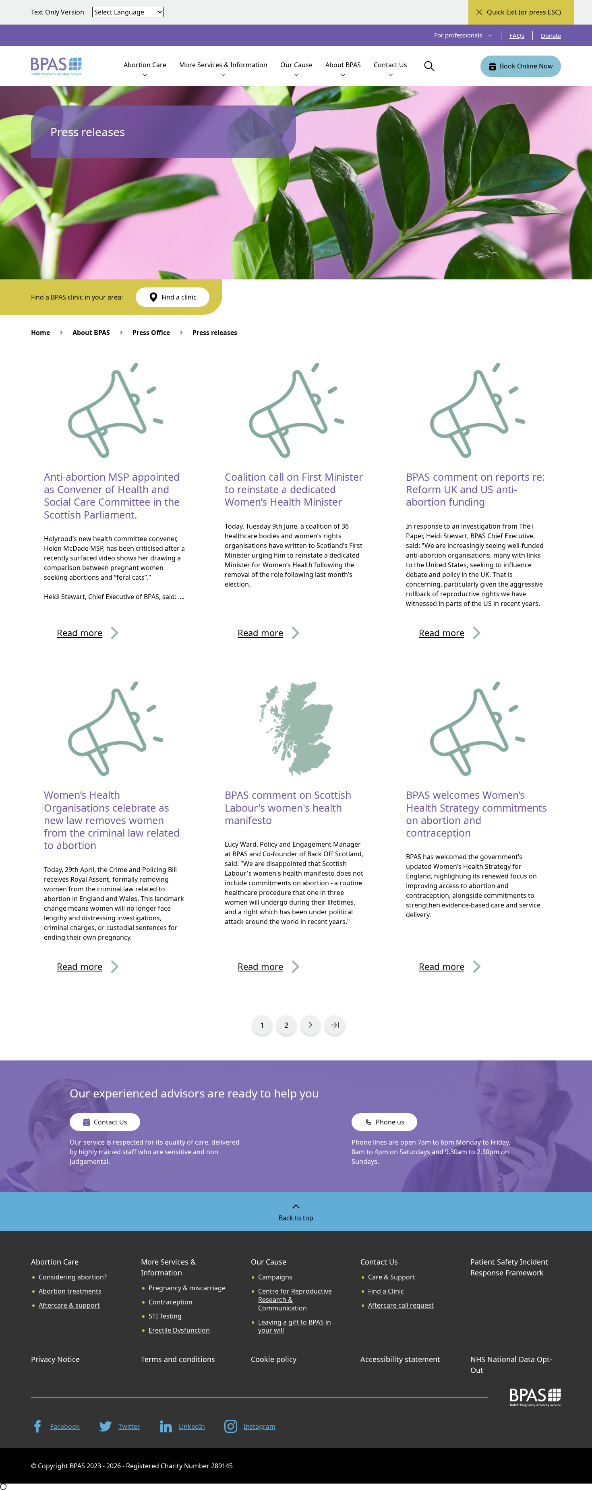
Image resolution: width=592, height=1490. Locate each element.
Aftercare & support (69, 1305)
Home (40, 332)
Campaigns (275, 1277)
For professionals (458, 35)
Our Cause (268, 1262)
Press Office (151, 332)
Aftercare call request (401, 1305)
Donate (551, 35)
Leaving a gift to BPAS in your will (294, 1326)
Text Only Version (57, 12)
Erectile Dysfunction (179, 1330)
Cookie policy (273, 1359)
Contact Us (379, 1262)
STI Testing (165, 1316)
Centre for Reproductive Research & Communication (295, 1299)
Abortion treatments (70, 1291)
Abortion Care (55, 1262)
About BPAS (91, 332)
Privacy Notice (55, 1359)
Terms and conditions (178, 1359)
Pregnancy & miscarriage (187, 1288)
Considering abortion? (73, 1277)
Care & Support (391, 1277)
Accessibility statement (400, 1359)
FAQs (516, 35)
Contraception (171, 1302)
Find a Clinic (386, 1291)
